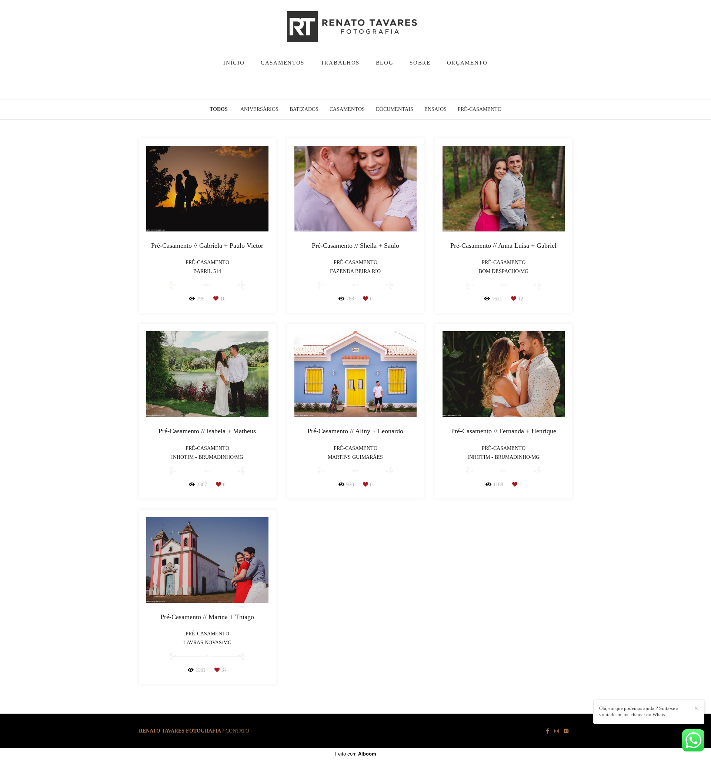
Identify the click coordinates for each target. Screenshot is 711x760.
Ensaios (435, 109)
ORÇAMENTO (467, 63)
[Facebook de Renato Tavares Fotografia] (547, 731)
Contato (237, 731)
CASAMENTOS (282, 63)
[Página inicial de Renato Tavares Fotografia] (355, 27)
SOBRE (420, 63)
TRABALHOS (340, 63)
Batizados (304, 109)
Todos (219, 109)
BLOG (385, 63)
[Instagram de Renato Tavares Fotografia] (556, 731)
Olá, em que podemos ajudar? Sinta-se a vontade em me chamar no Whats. (638, 711)
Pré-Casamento (479, 109)
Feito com (355, 754)
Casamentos (347, 109)
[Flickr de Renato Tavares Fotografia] (566, 731)
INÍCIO (233, 63)
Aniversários (259, 109)
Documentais (394, 109)
